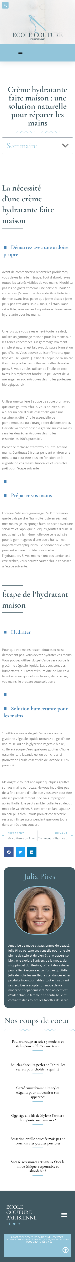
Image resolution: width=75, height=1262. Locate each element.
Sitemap (11, 1239)
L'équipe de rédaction (55, 1239)
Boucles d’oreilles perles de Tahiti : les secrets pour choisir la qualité (38, 1066)
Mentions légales (29, 1239)
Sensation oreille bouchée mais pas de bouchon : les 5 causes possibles (37, 1140)
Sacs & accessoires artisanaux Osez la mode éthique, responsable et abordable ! (38, 1166)
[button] (5, 5)
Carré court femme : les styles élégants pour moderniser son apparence (37, 1092)
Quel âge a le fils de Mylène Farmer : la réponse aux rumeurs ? (37, 1117)
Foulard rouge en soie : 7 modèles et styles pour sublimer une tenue (38, 1043)
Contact (57, 1237)
